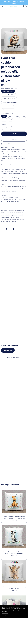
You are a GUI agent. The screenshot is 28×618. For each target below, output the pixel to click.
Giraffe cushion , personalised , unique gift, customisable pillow (14, 587)
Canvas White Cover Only (9, 98)
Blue (10, 116)
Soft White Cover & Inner (9, 95)
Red (11, 120)
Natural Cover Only (7, 106)
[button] (2, 42)
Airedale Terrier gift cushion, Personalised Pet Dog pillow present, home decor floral (14, 517)
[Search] (23, 6)
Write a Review (8, 350)
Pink (24, 116)
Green (4, 120)
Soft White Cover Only (8, 91)
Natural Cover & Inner (8, 110)
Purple (17, 116)
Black (4, 116)
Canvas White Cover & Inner (10, 102)
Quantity (3, 124)
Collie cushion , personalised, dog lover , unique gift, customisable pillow (14, 552)
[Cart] (26, 6)
